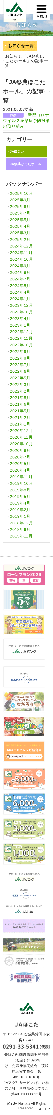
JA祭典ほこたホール (25, 164)
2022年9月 (20, 351)
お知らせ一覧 (21, 45)
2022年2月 (20, 391)
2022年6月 (20, 371)
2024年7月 (20, 279)
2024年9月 (20, 266)
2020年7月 (20, 457)
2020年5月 (20, 463)
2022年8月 (20, 358)
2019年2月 (20, 509)
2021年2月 (20, 417)
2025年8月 (20, 206)
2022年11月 (21, 338)
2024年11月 (21, 252)
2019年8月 (20, 490)
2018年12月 (21, 523)
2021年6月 (20, 404)
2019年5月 (20, 496)
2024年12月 (21, 246)
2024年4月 (20, 292)
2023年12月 (21, 305)
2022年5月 (20, 378)
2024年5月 (20, 285)
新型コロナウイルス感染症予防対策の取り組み (26, 120)
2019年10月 (21, 483)
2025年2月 (20, 239)
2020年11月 (21, 437)
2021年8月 (20, 397)
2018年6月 (20, 529)
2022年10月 (21, 345)
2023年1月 (20, 325)
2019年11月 (21, 477)
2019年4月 (20, 503)
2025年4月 (20, 226)
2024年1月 (20, 298)
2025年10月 (21, 193)
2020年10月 (21, 444)
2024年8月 (20, 272)
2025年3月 (20, 233)
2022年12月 (21, 331)
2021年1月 (20, 424)
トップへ (44, 1110)
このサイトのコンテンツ (41, 11)
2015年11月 (21, 536)
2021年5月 (20, 411)
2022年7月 (20, 364)
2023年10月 (21, 312)
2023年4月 (20, 318)
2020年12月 (21, 430)
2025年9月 (20, 200)
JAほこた (17, 13)
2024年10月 (21, 259)
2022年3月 (20, 384)
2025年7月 (20, 213)
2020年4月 (20, 470)
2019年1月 (20, 516)
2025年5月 (20, 219)
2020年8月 (20, 450)
